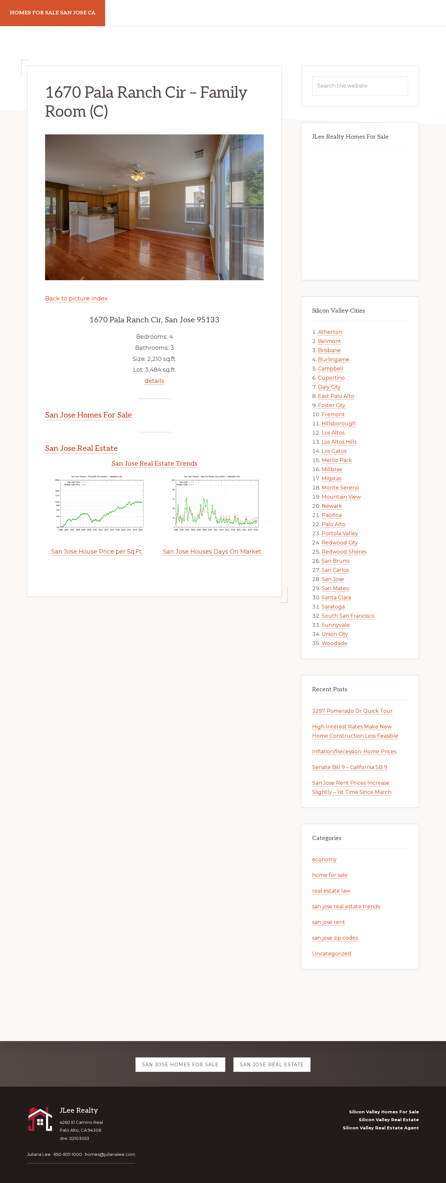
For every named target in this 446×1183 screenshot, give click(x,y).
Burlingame (333, 359)
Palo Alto (333, 524)
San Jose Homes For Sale (88, 415)
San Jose (333, 579)
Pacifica (332, 515)
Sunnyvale (336, 625)
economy (324, 859)
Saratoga (333, 607)
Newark (332, 506)
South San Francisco (348, 616)
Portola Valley (340, 533)
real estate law (331, 891)
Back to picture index (76, 298)
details (154, 381)
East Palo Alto (336, 396)
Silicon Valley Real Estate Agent (381, 1127)
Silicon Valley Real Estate (389, 1119)
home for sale (330, 875)
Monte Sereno (340, 488)
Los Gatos (334, 451)
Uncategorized (331, 954)
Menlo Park (337, 460)
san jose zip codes (335, 938)
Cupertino (331, 378)
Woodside (334, 643)
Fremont (333, 414)
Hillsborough (339, 423)
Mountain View (341, 497)
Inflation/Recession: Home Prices (354, 751)
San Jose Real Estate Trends (154, 464)
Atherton (330, 332)
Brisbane (329, 350)
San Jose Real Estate (81, 448)
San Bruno (336, 561)
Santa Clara (336, 597)
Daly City (329, 387)
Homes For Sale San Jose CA (52, 13)
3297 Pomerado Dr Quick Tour (352, 711)
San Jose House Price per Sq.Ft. (96, 551)
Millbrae (332, 469)
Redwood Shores (344, 552)
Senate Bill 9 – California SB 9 (349, 767)
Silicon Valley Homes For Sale (384, 1111)
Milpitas (331, 478)
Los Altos (333, 433)
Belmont (329, 341)
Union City (335, 634)
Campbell (330, 369)
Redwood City (340, 543)
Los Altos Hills (339, 442)
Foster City (331, 405)
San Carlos (335, 570)
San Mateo (335, 588)
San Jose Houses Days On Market (212, 551)
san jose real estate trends (346, 906)
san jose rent (328, 922)
